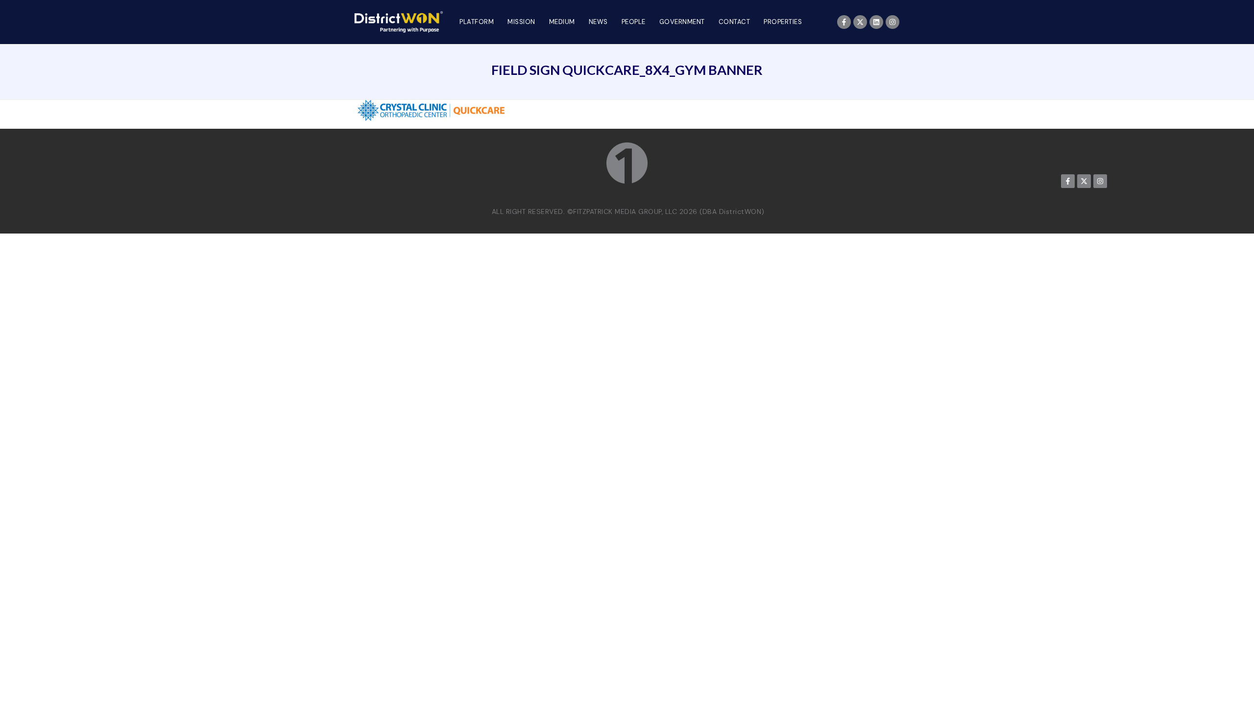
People (634, 22)
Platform (476, 22)
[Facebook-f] (844, 22)
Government (682, 22)
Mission (521, 22)
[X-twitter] (860, 22)
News (598, 22)
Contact (734, 22)
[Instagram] (892, 22)
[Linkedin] (876, 22)
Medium (562, 22)
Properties (783, 22)
